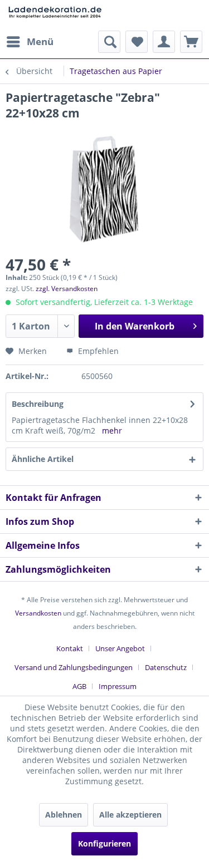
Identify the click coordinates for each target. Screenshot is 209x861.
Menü (40, 41)
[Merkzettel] (136, 42)
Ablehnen (63, 814)
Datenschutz (166, 667)
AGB (79, 686)
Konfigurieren (104, 843)
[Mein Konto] (164, 42)
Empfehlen (97, 351)
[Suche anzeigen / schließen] (109, 42)
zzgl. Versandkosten (67, 288)
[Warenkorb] (191, 42)
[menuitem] (29, 42)
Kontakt (69, 648)
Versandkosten (38, 613)
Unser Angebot (120, 648)
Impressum (118, 686)
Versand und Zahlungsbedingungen (73, 667)
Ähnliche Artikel (43, 459)
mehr (112, 430)
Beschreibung (38, 403)
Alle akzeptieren (130, 814)
